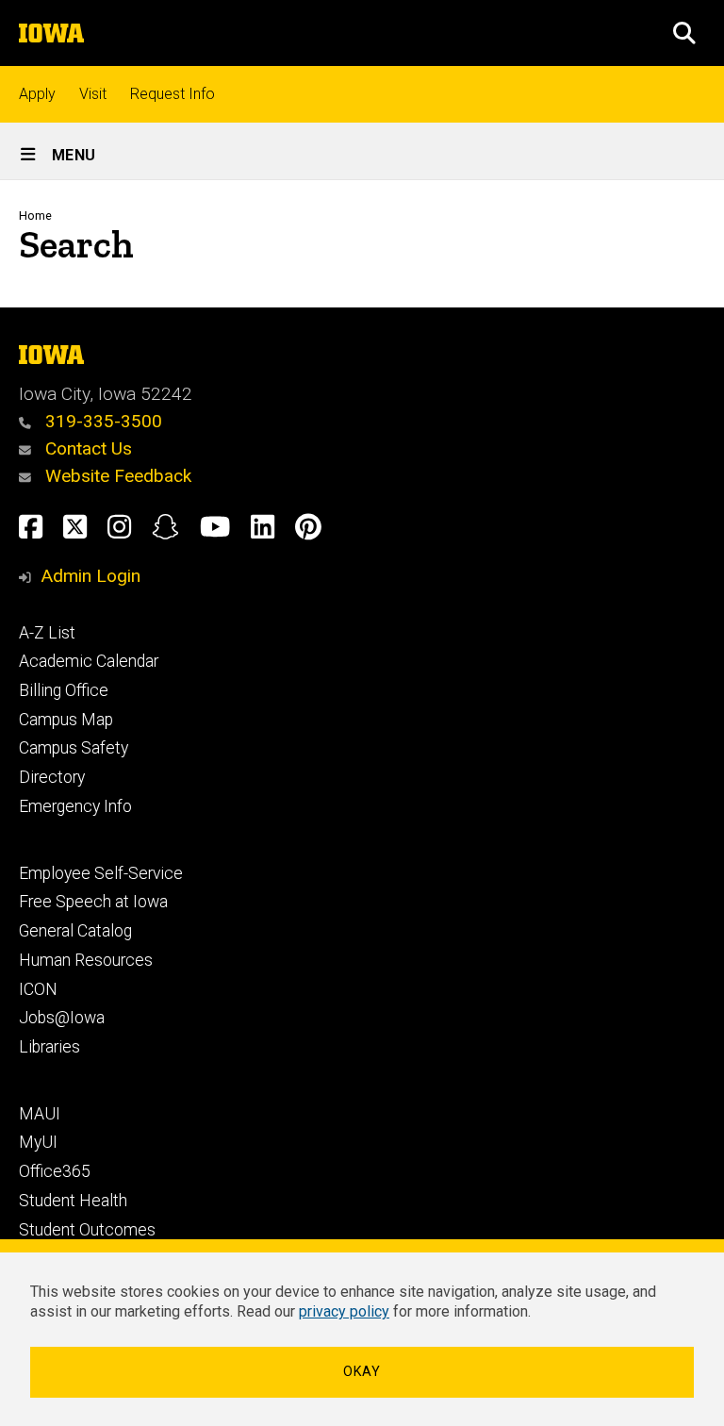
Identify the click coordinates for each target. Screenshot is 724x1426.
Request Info (172, 94)
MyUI (38, 1142)
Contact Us (86, 448)
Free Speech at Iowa (93, 901)
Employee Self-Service (101, 873)
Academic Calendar (88, 661)
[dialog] (362, 1332)
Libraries (49, 1046)
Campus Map (66, 719)
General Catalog (75, 930)
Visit (93, 94)
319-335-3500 (101, 421)
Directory (52, 777)
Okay (362, 1372)
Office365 (54, 1171)
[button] (684, 33)
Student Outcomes (87, 1229)
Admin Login (90, 576)
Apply (37, 94)
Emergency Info (75, 806)
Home (35, 215)
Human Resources (86, 960)
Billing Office (63, 690)
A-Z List (47, 632)
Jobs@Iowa (62, 1017)
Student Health (73, 1200)
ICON (38, 989)
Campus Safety (73, 747)
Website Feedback (116, 476)
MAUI (39, 1113)
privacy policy (344, 1311)
